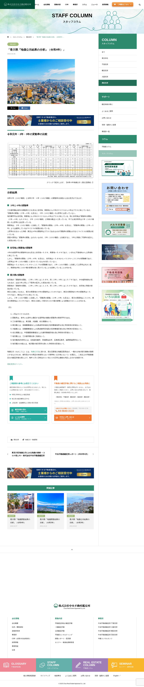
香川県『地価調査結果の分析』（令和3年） (50, 521)
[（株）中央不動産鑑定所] (17, 4)
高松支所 (13, 44)
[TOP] (72, 549)
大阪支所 (105, 77)
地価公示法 (35, 352)
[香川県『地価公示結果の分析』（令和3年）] (80, 503)
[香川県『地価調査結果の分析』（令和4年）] (20, 503)
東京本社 (105, 58)
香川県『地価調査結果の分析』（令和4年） (20, 521)
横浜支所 (105, 70)
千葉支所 (105, 64)
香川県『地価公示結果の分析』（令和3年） (79, 521)
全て (103, 52)
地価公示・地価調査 (31, 439)
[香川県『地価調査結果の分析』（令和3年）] (50, 503)
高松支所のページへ (14, 364)
